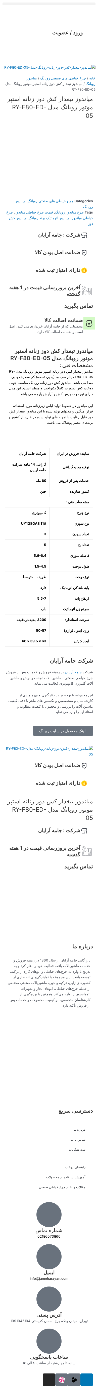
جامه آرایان (73, 672)
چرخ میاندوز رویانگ (69, 212)
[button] (49, 4)
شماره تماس (49, 1230)
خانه (92, 78)
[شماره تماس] (49, 1214)
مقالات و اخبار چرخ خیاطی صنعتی (62, 1187)
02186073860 (49, 1236)
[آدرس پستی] (49, 1299)
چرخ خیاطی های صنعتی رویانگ (63, 78)
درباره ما (79, 1129)
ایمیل (49, 1272)
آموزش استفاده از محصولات (65, 1177)
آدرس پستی (49, 1315)
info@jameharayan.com (49, 1278)
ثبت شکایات (77, 1149)
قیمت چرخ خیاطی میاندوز (34, 212)
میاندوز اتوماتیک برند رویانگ (49, 218)
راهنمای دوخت (75, 1167)
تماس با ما (78, 1139)
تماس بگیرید (78, 305)
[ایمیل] (49, 1256)
